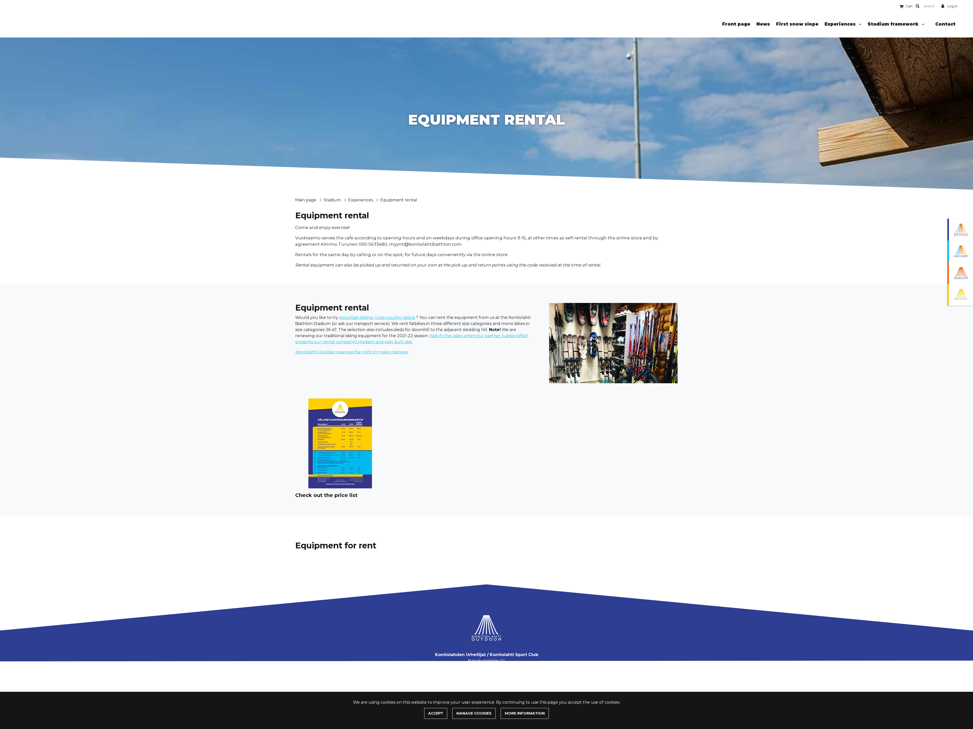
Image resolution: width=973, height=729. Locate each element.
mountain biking (356, 317)
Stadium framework (894, 24)
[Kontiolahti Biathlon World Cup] (960, 251)
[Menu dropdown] (859, 24)
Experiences (841, 24)
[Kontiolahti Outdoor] (960, 295)
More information (525, 713)
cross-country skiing (395, 317)
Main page (306, 200)
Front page (736, 24)
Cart (909, 6)
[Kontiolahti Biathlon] (960, 229)
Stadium (333, 200)
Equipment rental (398, 200)
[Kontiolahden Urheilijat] (960, 273)
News (763, 24)
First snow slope (797, 24)
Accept (435, 713)
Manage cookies (474, 713)
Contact (945, 24)
